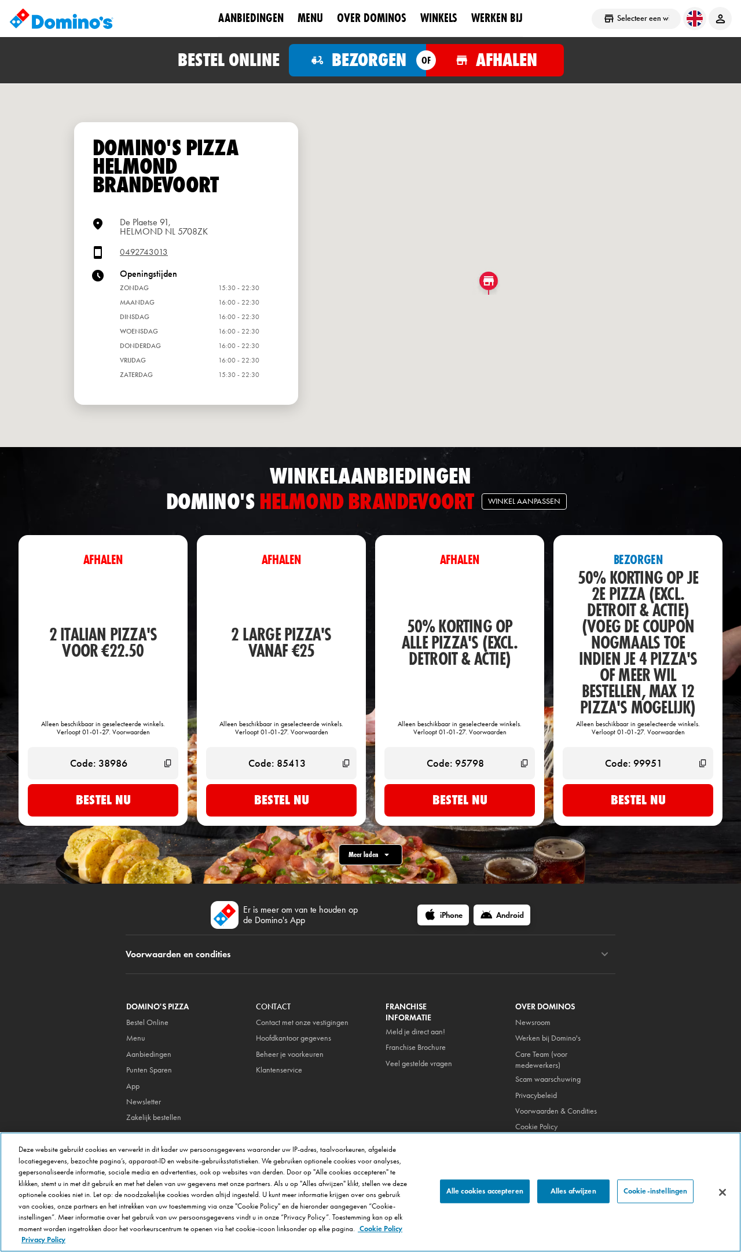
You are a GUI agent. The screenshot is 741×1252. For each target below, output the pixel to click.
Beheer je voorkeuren (290, 1054)
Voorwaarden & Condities (556, 1111)
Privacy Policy (43, 1239)
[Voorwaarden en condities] (604, 954)
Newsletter (143, 1102)
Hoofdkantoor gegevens (293, 1038)
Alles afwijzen (573, 1190)
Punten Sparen (149, 1070)
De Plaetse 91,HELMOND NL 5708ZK (164, 227)
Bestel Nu (103, 800)
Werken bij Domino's (548, 1038)
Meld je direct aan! (415, 1032)
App (133, 1086)
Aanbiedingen (148, 1054)
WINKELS (438, 17)
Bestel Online (147, 1022)
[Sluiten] (722, 1192)
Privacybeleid (536, 1095)
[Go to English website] (694, 18)
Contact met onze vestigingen (302, 1022)
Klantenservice (279, 1070)
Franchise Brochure (416, 1047)
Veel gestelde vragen (419, 1063)
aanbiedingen (251, 17)
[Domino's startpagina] (61, 18)
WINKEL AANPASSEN (524, 501)
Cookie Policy (380, 1228)
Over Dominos (371, 17)
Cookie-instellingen (655, 1190)
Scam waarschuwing (548, 1079)
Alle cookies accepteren (484, 1190)
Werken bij (497, 17)
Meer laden (364, 854)
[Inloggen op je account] (720, 18)
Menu (310, 17)
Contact (273, 1007)
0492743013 (144, 252)
